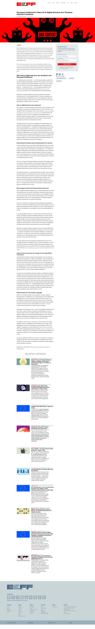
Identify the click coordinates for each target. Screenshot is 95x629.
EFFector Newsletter (44, 613)
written (33, 492)
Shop (72, 2)
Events (42, 609)
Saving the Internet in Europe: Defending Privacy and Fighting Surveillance (40, 437)
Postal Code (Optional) (62, 54)
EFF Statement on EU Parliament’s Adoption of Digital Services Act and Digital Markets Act (42, 557)
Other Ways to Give (67, 613)
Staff (19, 614)
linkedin (35, 597)
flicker (31, 597)
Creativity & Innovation (33, 609)
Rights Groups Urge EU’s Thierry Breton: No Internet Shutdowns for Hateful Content (41, 510)
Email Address (60, 58)
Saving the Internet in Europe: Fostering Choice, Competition (38, 439)
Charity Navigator (24, 600)
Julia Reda (22, 65)
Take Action (63, 2)
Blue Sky (22, 597)
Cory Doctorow (42, 447)
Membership (9, 610)
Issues (53, 2)
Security (8, 609)
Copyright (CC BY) (11, 622)
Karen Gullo (41, 531)
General (8, 606)
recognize (36, 366)
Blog (42, 606)
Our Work (58, 2)
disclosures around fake (44, 327)
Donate (75, 2)
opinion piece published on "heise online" (27, 64)
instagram (17, 597)
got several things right (45, 53)
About (49, 2)
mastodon (9, 597)
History (19, 610)
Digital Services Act (61, 78)
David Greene (50, 485)
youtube (26, 597)
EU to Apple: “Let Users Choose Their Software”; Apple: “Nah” (42, 449)
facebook (13, 597)
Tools (68, 2)
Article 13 (59, 81)
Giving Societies (66, 609)
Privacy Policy (51, 622)
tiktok (39, 597)
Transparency (32, 610)
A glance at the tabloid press (47, 328)
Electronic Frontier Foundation (26, 4)
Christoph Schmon (22, 16)
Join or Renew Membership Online (70, 606)
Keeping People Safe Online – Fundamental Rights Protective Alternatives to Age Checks (40, 387)
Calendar (20, 606)
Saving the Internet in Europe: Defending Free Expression (40, 427)
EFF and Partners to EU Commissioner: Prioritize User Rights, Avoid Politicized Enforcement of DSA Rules (42, 488)
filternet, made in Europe (44, 55)
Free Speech (32, 606)
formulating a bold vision (30, 51)
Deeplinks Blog (34, 358)
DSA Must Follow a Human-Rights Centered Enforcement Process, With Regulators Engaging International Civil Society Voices (42, 534)
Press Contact (54, 606)
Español (19, 45)
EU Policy (71, 78)
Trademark (30, 622)
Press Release (34, 554)
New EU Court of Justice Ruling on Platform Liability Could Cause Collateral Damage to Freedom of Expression (41, 362)
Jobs (19, 613)
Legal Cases (43, 610)
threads (44, 597)
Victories (19, 609)
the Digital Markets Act (38, 454)
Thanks (70, 622)
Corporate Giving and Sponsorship (70, 610)
